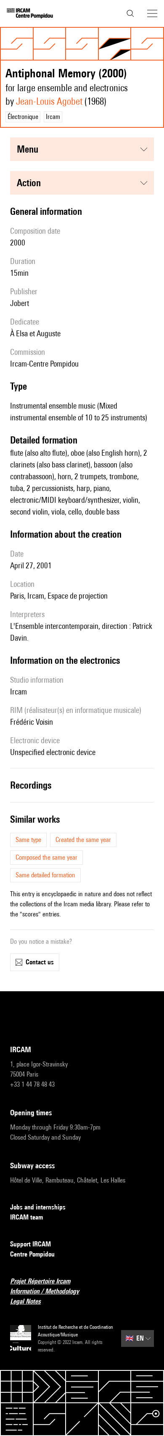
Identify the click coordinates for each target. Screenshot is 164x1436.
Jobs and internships (38, 1207)
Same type (28, 840)
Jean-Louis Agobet (49, 101)
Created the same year (83, 840)
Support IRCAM (30, 1244)
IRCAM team (26, 1217)
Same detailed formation (45, 875)
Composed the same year (46, 857)
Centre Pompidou (32, 1254)
